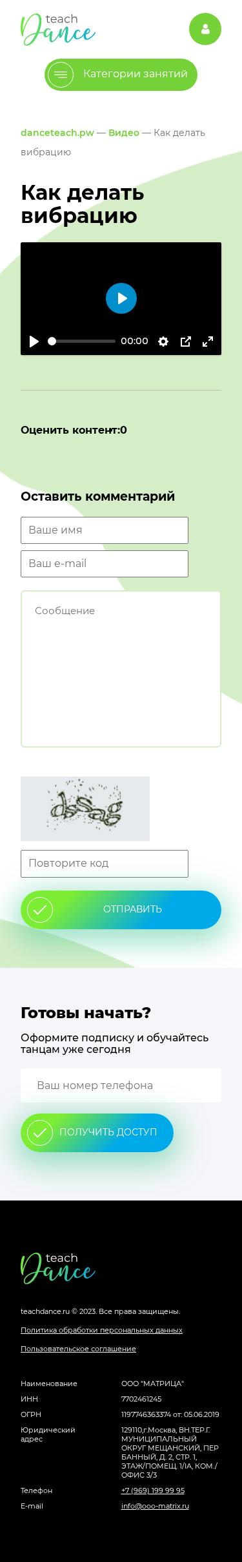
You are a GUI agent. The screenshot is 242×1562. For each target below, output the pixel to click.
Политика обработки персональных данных (102, 1330)
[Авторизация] (205, 29)
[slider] (82, 341)
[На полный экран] (207, 341)
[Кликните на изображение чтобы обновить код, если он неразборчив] (121, 810)
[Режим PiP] (186, 341)
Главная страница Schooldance (58, 29)
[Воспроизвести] (34, 341)
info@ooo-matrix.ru (155, 1505)
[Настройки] (163, 341)
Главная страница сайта (121, 1268)
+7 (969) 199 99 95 (153, 1490)
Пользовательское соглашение (78, 1348)
